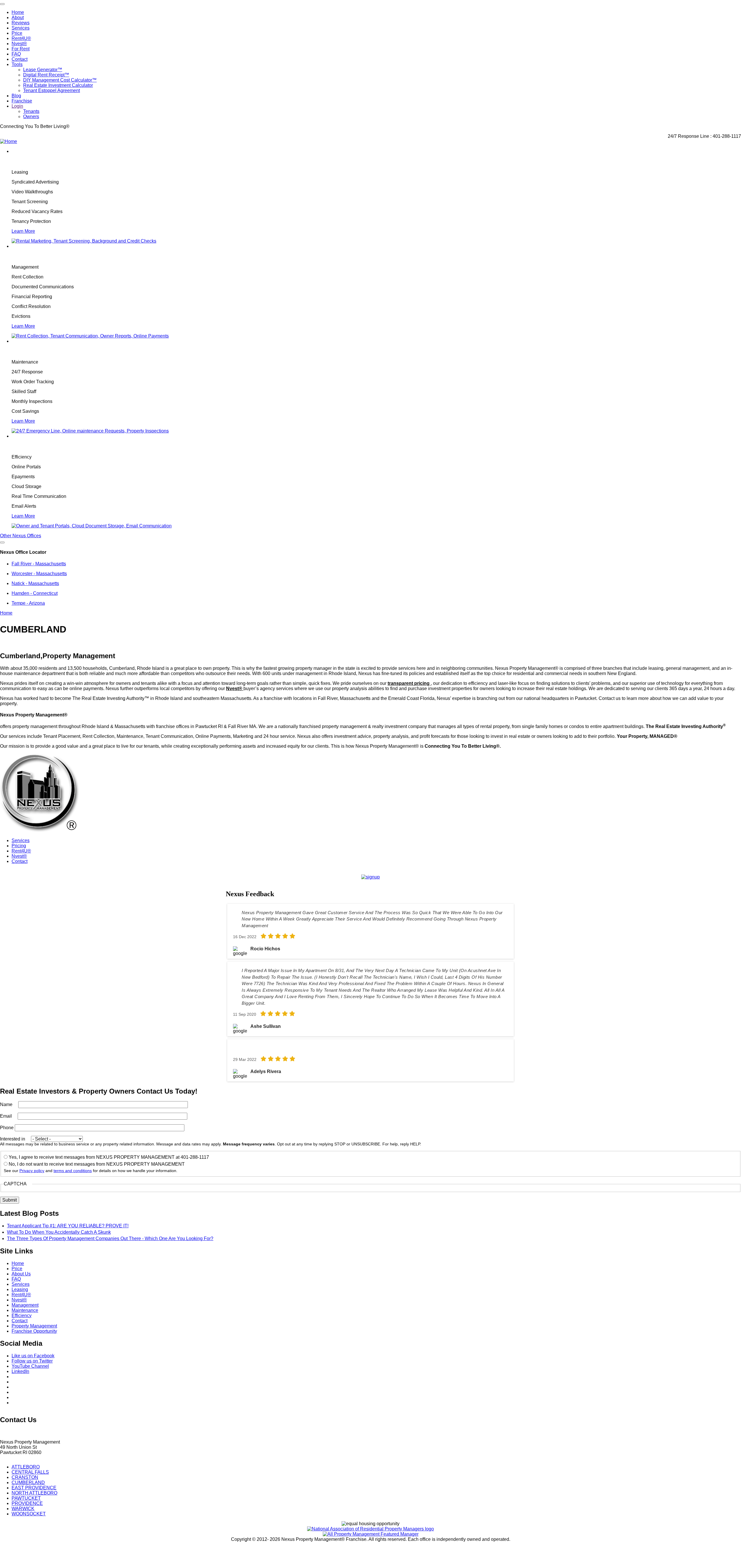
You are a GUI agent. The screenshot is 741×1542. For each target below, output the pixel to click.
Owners (31, 116)
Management (25, 1305)
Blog (16, 95)
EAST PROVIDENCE (34, 1487)
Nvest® (19, 43)
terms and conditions (73, 1171)
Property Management (34, 1325)
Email (6, 1116)
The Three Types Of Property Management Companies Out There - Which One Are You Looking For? (110, 1238)
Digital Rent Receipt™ (46, 74)
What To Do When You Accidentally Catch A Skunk (59, 1232)
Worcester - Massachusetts (39, 573)
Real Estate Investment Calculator (58, 85)
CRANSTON (25, 1477)
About (18, 17)
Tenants (31, 111)
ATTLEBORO (26, 1466)
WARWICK (23, 1508)
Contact (19, 59)
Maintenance (25, 1310)
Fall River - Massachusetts (39, 563)
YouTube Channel (30, 1366)
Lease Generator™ (42, 69)
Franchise (22, 100)
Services (21, 27)
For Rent (21, 48)
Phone (7, 1127)
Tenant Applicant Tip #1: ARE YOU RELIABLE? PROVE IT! (68, 1225)
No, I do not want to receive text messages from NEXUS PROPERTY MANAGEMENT (97, 1164)
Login (17, 106)
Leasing (20, 1289)
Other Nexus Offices (20, 535)
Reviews (21, 22)
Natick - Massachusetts (35, 583)
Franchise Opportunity (34, 1331)
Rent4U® (21, 38)
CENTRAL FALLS (30, 1472)
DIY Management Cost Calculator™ (60, 80)
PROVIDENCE (27, 1503)
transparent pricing (409, 683)
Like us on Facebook (33, 1355)
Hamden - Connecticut (35, 593)
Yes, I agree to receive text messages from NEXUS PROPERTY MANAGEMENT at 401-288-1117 (109, 1157)
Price (17, 33)
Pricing (19, 845)
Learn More (23, 231)
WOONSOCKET (29, 1513)
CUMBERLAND (28, 1482)
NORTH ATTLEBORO (34, 1492)
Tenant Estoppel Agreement (51, 90)
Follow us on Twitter (32, 1360)
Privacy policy (31, 1171)
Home (18, 12)
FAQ (16, 54)
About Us (21, 1273)
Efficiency (22, 1315)
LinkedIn (20, 1371)
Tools (17, 64)
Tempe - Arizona (28, 603)
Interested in (12, 1138)
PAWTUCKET (26, 1498)
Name (6, 1104)
